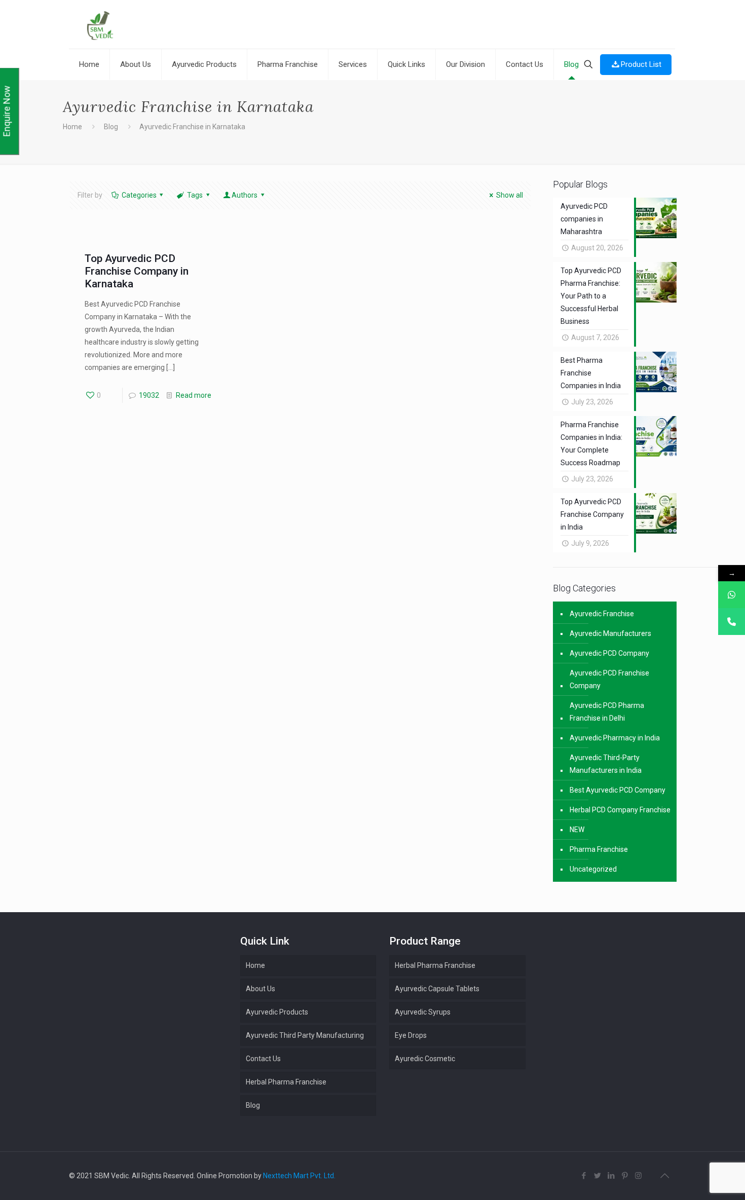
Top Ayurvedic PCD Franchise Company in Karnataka (137, 271)
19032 (149, 395)
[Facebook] (583, 1175)
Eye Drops (411, 1035)
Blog (111, 127)
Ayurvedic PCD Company (609, 653)
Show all (509, 195)
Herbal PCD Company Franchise (620, 810)
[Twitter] (597, 1175)
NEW (577, 830)
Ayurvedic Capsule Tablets (437, 989)
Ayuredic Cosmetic (425, 1059)
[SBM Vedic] (372, 26)
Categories (139, 195)
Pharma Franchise (599, 849)
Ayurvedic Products (277, 1012)
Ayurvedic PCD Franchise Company (609, 679)
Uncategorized (593, 869)
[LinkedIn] (611, 1175)
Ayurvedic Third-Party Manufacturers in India (606, 764)
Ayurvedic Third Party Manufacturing (305, 1035)
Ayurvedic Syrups (423, 1012)
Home (72, 127)
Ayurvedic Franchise (602, 614)
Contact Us (263, 1059)
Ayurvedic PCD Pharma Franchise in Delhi (607, 711)
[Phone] (731, 621)
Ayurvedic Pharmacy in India (615, 738)
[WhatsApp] (731, 594)
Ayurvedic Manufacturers (610, 633)
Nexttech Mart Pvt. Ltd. (299, 1176)
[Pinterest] (624, 1175)
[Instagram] (638, 1175)
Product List (641, 64)
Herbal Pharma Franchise (435, 965)
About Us (260, 989)
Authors (244, 195)
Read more (193, 395)
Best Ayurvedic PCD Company (617, 790)
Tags (195, 195)
